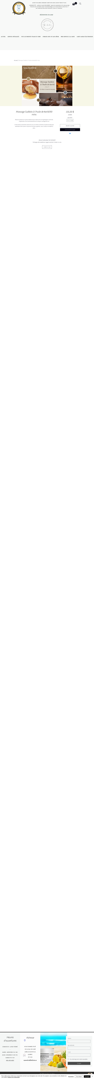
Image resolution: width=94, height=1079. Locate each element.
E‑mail (69, 1052)
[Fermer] (92, 1076)
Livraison (70, 114)
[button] (74, 3)
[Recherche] (80, 3)
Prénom (69, 1038)
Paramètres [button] (71, 1076)
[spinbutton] (70, 120)
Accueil (15, 60)
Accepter (87, 1076)
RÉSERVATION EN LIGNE (46, 15)
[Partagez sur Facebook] (70, 133)
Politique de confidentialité (13, 1077)
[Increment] (72, 120)
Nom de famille (71, 1045)
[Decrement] (68, 120)
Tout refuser (79, 1076)
